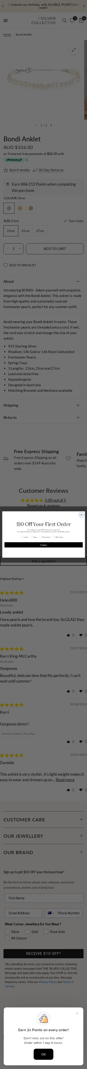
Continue (43, 545)
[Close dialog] (81, 514)
